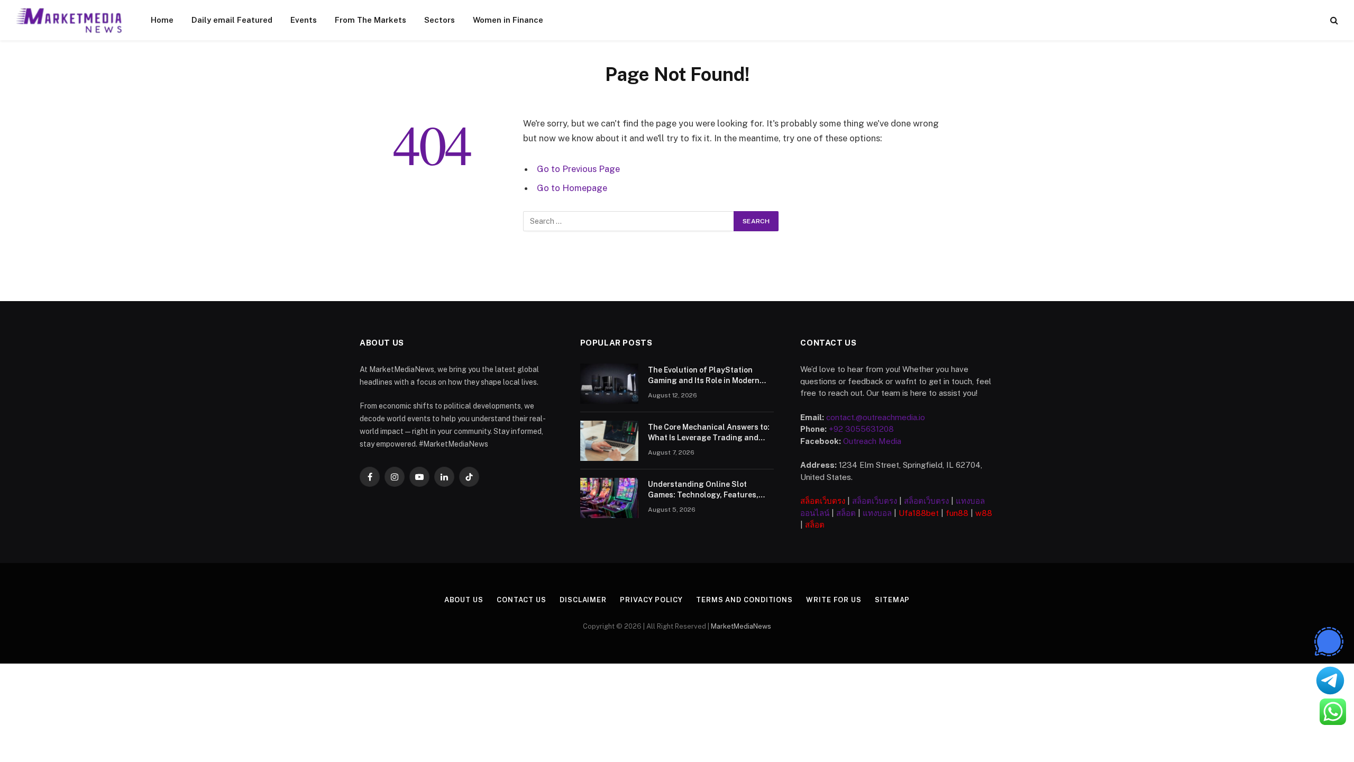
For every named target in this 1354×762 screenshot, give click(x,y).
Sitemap (892, 600)
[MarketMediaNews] (69, 20)
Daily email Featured (231, 19)
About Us (463, 600)
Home (162, 19)
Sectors (439, 19)
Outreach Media (872, 441)
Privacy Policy (651, 600)
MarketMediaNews (741, 626)
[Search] (1333, 20)
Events (303, 19)
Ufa (905, 513)
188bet (925, 513)
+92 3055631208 (861, 428)
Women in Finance (508, 19)
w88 (983, 513)
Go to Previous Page (578, 169)
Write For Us (834, 600)
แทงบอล (877, 513)
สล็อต (846, 513)
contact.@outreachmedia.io (875, 417)
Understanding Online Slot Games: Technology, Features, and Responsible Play (703, 490)
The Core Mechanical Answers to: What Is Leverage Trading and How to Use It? (709, 433)
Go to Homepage (572, 188)
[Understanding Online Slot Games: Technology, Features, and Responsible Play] (609, 498)
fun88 (957, 513)
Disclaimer (583, 600)
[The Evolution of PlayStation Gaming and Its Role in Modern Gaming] (609, 384)
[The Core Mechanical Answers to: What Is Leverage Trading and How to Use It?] (609, 441)
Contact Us (521, 600)
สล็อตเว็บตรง (822, 500)
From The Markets (370, 19)
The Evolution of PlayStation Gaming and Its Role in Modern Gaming (704, 376)
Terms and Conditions (744, 600)
